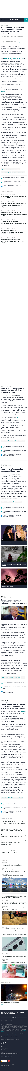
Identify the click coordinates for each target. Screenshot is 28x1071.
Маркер (2, 1045)
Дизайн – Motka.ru (4, 1066)
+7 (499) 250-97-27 (17, 1034)
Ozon (14, 301)
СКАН (2, 1051)
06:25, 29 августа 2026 (6, 465)
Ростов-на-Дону (5, 501)
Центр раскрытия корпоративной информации (9, 1053)
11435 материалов (5, 1004)
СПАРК (2, 1041)
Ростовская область (7, 301)
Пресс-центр (16, 1012)
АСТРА (2, 1046)
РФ (16, 797)
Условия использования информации (8, 1064)
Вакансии (22, 1012)
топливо (21, 797)
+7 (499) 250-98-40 (8, 1034)
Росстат (14, 172)
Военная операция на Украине (10, 1002)
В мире (3, 596)
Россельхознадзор (6, 172)
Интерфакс (14, 20)
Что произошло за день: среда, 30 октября (14, 42)
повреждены (7, 296)
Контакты (3, 1012)
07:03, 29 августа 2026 (6, 252)
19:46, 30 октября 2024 (6, 25)
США (3, 677)
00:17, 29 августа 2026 (6, 702)
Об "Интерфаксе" (9, 1012)
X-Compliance (3, 1042)
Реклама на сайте (4, 1013)
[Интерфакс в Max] (11, 1056)
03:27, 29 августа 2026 (6, 597)
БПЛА (18, 301)
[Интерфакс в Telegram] (4, 1056)
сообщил (3, 293)
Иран (10, 169)
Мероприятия (12, 1013)
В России (4, 250)
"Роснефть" (24, 711)
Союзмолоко (21, 172)
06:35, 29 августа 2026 (6, 386)
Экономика (4, 24)
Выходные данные (5, 1065)
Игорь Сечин (11, 797)
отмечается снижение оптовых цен (14, 58)
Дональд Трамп (9, 677)
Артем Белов (5, 169)
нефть (22, 677)
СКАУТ (2, 1043)
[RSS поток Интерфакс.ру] (8, 1056)
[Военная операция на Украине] (14, 1000)
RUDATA (2, 1052)
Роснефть (4, 797)
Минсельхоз (16, 169)
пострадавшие (20, 440)
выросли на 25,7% (6, 91)
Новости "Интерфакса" (5, 1049)
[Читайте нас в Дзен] (2, 1056)
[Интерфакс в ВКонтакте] (6, 1056)
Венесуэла (17, 677)
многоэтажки (18, 501)
